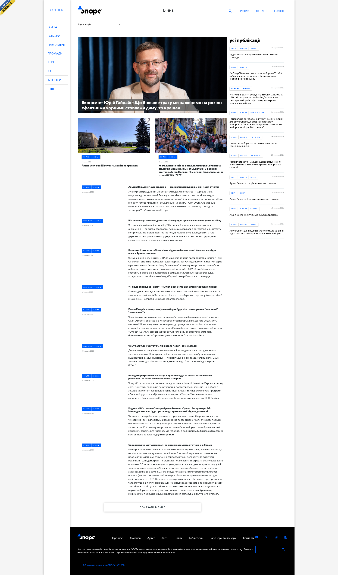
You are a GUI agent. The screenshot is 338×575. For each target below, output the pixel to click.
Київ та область (258, 113)
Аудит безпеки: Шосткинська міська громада (110, 165)
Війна (96, 157)
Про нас (244, 11)
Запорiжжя (256, 156)
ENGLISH (279, 11)
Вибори (243, 48)
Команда (135, 538)
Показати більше (152, 507)
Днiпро (254, 48)
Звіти (86, 157)
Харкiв (253, 177)
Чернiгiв (254, 209)
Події (233, 67)
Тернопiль (255, 137)
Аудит (151, 538)
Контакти (261, 11)
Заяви (179, 538)
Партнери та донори (222, 538)
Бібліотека (196, 538)
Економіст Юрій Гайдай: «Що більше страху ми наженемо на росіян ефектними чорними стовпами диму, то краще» (152, 105)
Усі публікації (245, 40)
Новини (87, 221)
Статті (86, 187)
